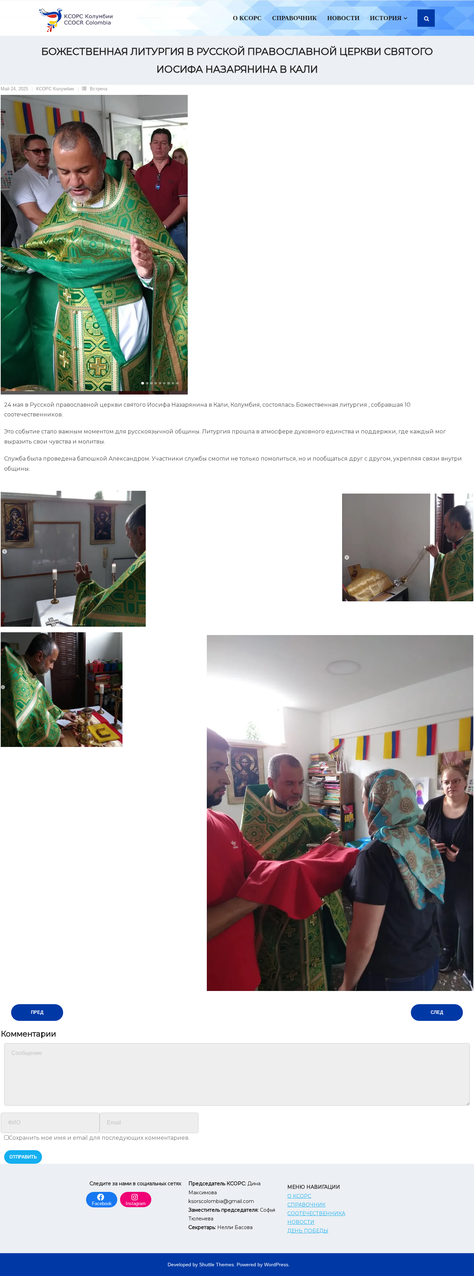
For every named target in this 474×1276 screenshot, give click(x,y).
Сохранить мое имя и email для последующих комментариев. (99, 1138)
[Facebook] (101, 1196)
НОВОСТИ (300, 1222)
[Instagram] (135, 1196)
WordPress (276, 1264)
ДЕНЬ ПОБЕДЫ (307, 1231)
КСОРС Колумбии (55, 88)
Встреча (98, 88)
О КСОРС (299, 1196)
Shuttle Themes (216, 1264)
